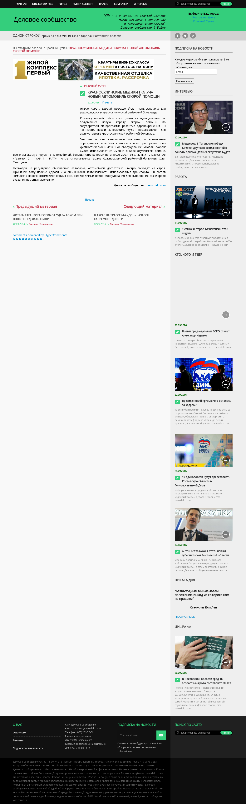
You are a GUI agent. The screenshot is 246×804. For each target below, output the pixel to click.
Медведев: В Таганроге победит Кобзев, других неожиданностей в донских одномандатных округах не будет (202, 148)
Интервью (140, 4)
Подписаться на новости (28, 748)
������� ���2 (28, 239)
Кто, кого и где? (42, 4)
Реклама (18, 740)
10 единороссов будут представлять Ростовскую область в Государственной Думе (202, 481)
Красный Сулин (203, 21)
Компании (121, 4)
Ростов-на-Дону (203, 17)
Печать (107, 102)
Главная (21, 4)
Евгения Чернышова (41, 224)
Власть (103, 4)
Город (63, 4)
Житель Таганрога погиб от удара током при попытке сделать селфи (47, 217)
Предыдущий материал (35, 206)
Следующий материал (144, 206)
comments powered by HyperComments (40, 235)
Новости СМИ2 (185, 617)
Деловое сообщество (45, 19)
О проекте (19, 732)
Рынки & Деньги (83, 4)
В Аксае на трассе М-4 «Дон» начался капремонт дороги (121, 217)
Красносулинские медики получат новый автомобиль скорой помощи (124, 94)
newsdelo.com (156, 185)
